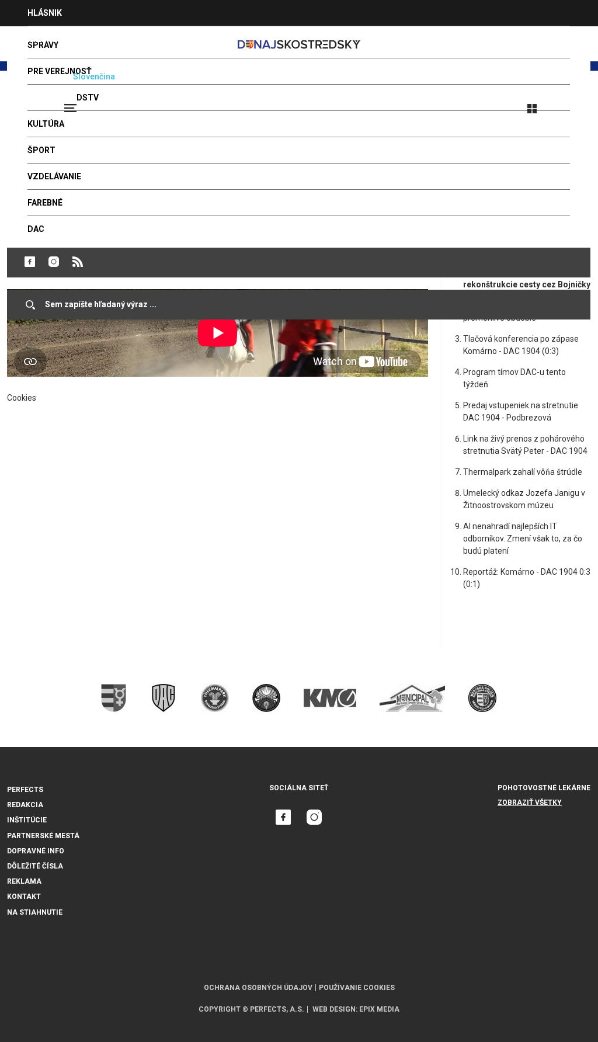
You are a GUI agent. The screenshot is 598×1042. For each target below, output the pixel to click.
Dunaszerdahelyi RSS (77, 261)
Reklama (24, 881)
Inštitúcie (27, 820)
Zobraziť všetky (530, 802)
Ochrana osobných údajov (258, 988)
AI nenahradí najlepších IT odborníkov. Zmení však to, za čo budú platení (522, 538)
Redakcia (25, 805)
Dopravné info (35, 851)
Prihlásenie (570, 103)
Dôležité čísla (35, 866)
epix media (379, 1009)
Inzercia (46, 39)
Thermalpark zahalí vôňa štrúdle (522, 472)
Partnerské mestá (43, 836)
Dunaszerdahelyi (30, 261)
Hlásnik (44, 13)
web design (334, 1009)
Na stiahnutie (34, 912)
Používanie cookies (357, 988)
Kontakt (24, 896)
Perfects (25, 790)
